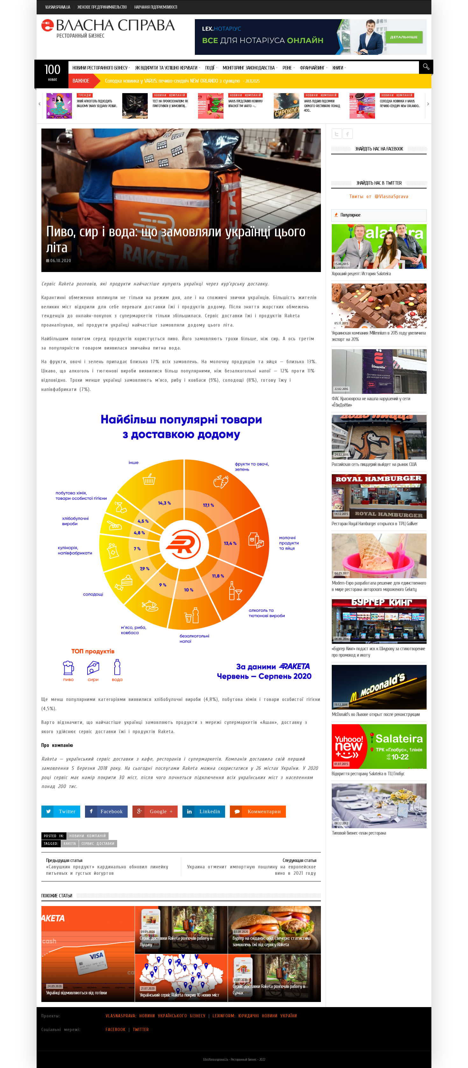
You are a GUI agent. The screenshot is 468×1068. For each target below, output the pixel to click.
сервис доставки (98, 843)
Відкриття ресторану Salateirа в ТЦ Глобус (368, 774)
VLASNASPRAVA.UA (57, 7)
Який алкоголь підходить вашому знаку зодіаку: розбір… (97, 103)
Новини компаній (169, 95)
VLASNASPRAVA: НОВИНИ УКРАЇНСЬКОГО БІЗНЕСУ (156, 1016)
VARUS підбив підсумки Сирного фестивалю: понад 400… (322, 106)
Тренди (84, 95)
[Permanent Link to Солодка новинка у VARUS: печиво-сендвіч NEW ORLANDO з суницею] (362, 106)
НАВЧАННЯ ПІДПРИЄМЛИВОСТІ (155, 7)
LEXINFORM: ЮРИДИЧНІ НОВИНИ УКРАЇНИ (255, 1016)
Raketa (70, 843)
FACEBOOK (116, 1029)
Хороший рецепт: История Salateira (361, 273)
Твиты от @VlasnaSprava (378, 196)
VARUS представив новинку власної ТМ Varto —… (245, 103)
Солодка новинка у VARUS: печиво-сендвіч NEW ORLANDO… (400, 103)
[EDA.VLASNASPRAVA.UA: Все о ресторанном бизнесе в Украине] (108, 28)
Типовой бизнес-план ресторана (359, 833)
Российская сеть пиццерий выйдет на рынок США (374, 464)
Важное (81, 80)
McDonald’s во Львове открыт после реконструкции (376, 714)
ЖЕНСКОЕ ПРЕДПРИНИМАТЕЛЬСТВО (102, 7)
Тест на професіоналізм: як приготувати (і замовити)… (170, 103)
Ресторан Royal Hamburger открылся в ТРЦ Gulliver (375, 524)
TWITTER (141, 1029)
